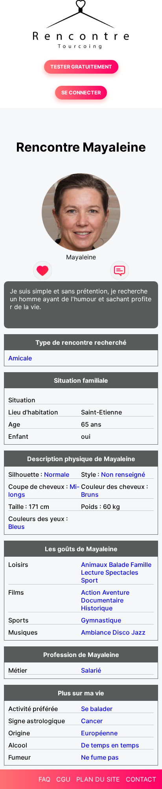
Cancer (92, 721)
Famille (141, 564)
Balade (119, 564)
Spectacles (121, 572)
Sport (89, 580)
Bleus (16, 526)
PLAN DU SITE (98, 779)
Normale (56, 474)
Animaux (94, 564)
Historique (96, 608)
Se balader (96, 709)
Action (91, 592)
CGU (63, 779)
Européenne (99, 733)
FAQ (44, 779)
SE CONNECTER (81, 93)
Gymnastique (101, 620)
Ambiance (96, 632)
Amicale (20, 358)
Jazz (138, 632)
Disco (121, 632)
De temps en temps (110, 745)
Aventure (115, 592)
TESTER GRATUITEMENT (81, 67)
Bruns (90, 494)
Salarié (91, 670)
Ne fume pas (100, 757)
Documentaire (102, 600)
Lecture (92, 572)
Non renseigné (123, 474)
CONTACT (141, 779)
